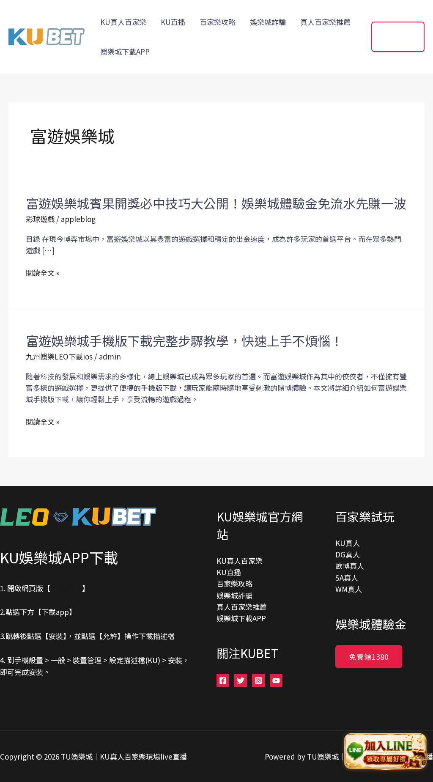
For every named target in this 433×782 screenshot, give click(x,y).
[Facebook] (222, 680)
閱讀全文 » (43, 272)
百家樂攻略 (218, 21)
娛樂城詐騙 (268, 21)
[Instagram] (258, 680)
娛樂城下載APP (125, 51)
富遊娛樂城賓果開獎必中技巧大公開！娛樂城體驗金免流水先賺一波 (216, 203)
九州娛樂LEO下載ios (59, 356)
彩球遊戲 (40, 219)
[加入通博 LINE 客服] (385, 753)
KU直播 (173, 21)
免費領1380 (369, 656)
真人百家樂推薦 (325, 21)
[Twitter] (240, 680)
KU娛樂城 (66, 588)
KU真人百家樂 (123, 21)
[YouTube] (276, 680)
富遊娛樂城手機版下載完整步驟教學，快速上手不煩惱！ (184, 340)
